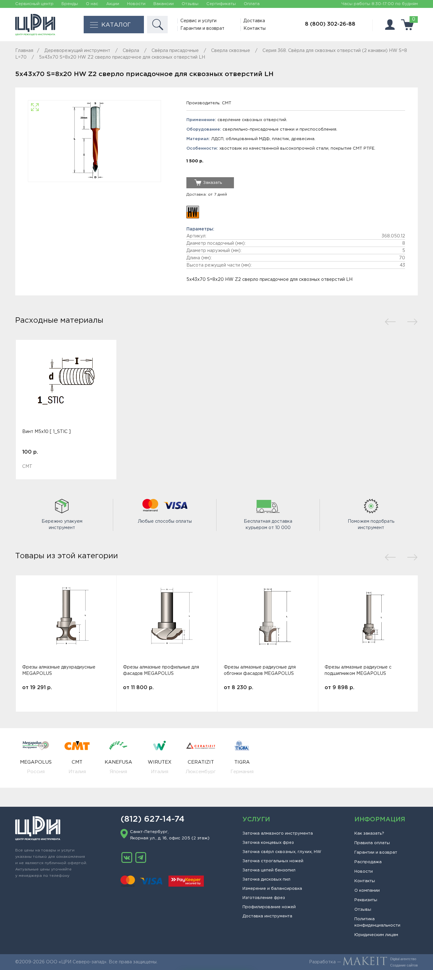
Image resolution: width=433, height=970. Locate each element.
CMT (226, 103)
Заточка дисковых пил (266, 879)
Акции (112, 4)
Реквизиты (365, 900)
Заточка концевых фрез (268, 842)
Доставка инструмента (267, 916)
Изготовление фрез (263, 898)
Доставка (254, 21)
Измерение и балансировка (272, 888)
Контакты (254, 28)
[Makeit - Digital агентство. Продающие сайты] (365, 962)
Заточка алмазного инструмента (277, 833)
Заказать (212, 182)
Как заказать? (369, 833)
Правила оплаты (372, 843)
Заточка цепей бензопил (268, 870)
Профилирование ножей (269, 907)
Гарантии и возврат (202, 28)
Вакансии (163, 4)
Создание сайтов (404, 965)
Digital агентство (403, 959)
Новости (136, 4)
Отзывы (190, 4)
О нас (92, 4)
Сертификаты (221, 4)
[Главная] (35, 25)
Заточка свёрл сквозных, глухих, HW (281, 852)
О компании (367, 890)
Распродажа (368, 862)
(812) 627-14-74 (152, 819)
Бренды (69, 4)
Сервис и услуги (198, 21)
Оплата (252, 4)
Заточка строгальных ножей (272, 861)
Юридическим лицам (376, 935)
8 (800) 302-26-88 (330, 24)
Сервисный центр (34, 4)
